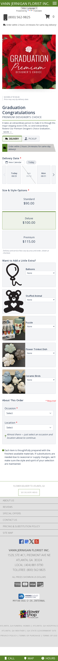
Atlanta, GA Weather (13, 630)
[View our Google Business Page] (26, 542)
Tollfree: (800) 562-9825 (29, 570)
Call (11, 658)
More (6, 132)
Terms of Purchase (29, 635)
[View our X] (31, 542)
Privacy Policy (9, 635)
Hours (49, 658)
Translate (37, 10)
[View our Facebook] (21, 542)
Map (30, 658)
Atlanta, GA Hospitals (45, 625)
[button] (49, 17)
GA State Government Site (41, 630)
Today (31, 162)
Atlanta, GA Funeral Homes (15, 625)
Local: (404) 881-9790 (29, 565)
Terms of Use (50, 635)
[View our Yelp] (36, 542)
